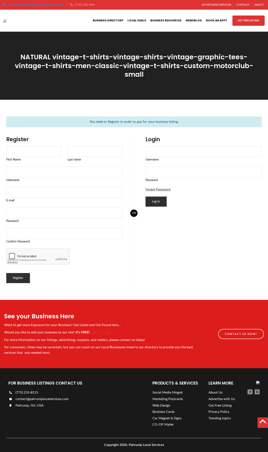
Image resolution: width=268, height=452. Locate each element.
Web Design (161, 405)
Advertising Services (216, 4)
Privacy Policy (219, 411)
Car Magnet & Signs (167, 418)
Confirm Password (18, 241)
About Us (216, 392)
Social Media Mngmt (167, 392)
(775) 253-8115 (26, 392)
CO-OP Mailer (163, 424)
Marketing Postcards (167, 399)
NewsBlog (194, 20)
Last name (74, 159)
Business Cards (163, 411)
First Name (13, 159)
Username (12, 180)
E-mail (10, 200)
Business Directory (108, 20)
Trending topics (220, 418)
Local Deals (137, 20)
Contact (243, 4)
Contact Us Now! (241, 334)
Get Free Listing (248, 20)
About (259, 4)
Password (12, 221)
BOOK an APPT (216, 20)
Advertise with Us (222, 399)
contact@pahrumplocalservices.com (41, 399)
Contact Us (99, 332)
